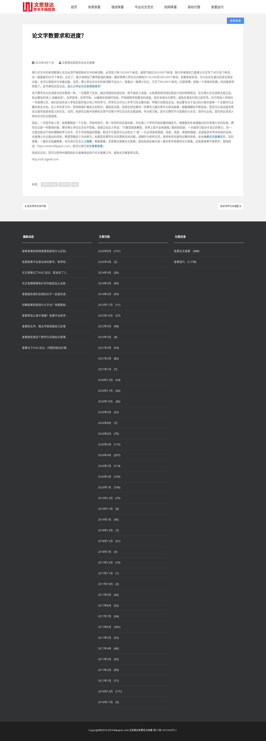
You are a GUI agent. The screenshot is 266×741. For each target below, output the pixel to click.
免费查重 (94, 7)
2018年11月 (105, 541)
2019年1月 (104, 519)
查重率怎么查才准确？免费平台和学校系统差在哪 (45, 315)
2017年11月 (105, 573)
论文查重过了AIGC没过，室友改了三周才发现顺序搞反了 (45, 272)
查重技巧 (217, 7)
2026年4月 (104, 262)
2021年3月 (104, 348)
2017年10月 (105, 584)
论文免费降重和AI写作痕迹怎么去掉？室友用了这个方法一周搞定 (45, 283)
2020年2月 (104, 476)
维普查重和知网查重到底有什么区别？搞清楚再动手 (45, 251)
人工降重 (86, 141)
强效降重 (117, 7)
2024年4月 (104, 272)
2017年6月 (104, 627)
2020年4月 (104, 455)
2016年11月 (105, 702)
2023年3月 (104, 337)
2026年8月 (104, 251)
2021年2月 (104, 358)
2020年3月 (104, 466)
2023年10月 (105, 315)
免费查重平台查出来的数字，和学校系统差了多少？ (45, 262)
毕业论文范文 (144, 7)
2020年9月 (104, 412)
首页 (74, 7)
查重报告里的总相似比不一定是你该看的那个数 (45, 294)
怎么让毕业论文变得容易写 (83, 86)
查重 (75, 184)
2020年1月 (104, 487)
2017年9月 (104, 595)
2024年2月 (104, 294)
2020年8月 (104, 423)
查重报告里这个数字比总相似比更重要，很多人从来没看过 (45, 337)
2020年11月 (105, 390)
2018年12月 (105, 530)
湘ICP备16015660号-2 (165, 730)
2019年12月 (105, 498)
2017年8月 (104, 605)
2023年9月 (104, 326)
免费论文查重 (212, 136)
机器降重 (64, 184)
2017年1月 (104, 680)
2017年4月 (104, 648)
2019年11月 (105, 509)
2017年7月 (104, 616)
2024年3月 (104, 283)
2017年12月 (105, 562)
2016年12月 (105, 691)
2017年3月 (104, 659)
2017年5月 (104, 637)
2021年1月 (104, 369)
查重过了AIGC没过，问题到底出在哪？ (45, 348)
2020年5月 (104, 444)
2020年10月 (105, 401)
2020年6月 (104, 433)
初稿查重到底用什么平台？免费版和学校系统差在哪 (45, 305)
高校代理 (194, 7)
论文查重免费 (94, 146)
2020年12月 (105, 380)
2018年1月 (104, 552)
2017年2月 (104, 670)
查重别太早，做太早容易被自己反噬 (44, 326)
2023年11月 (105, 305)
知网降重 (170, 7)
